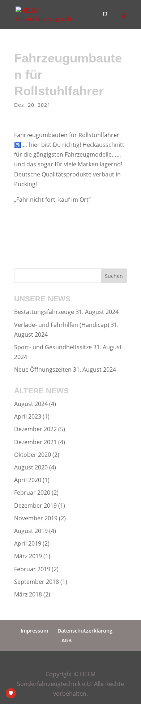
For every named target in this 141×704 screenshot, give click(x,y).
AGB (66, 640)
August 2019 (31, 531)
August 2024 (31, 404)
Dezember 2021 (35, 442)
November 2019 (35, 518)
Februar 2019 (32, 569)
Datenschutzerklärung (84, 630)
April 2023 (27, 416)
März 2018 (28, 594)
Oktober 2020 (32, 455)
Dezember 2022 (35, 429)
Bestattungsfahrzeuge (44, 312)
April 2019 (27, 543)
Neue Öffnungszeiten (43, 369)
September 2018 (36, 582)
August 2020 (31, 467)
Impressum (34, 630)
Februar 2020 (32, 493)
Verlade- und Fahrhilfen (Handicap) (61, 325)
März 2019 (28, 556)
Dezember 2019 (35, 506)
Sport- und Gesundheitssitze (53, 347)
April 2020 (27, 480)
